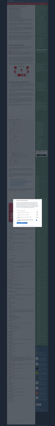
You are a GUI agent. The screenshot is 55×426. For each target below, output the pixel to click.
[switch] (37, 212)
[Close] (40, 200)
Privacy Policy (31, 225)
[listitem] (27, 210)
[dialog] (27, 213)
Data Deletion (23, 225)
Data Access (27, 225)
